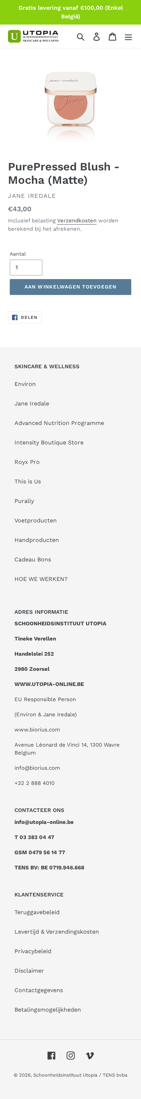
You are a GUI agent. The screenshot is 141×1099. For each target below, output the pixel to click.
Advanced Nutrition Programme (59, 423)
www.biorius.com (37, 729)
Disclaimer (29, 970)
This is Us (27, 481)
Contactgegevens (38, 990)
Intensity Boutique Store (49, 442)
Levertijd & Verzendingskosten (56, 931)
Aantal (18, 254)
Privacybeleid (32, 951)
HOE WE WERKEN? (41, 578)
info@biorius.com (37, 768)
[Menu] (128, 36)
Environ (25, 384)
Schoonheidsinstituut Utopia (65, 1075)
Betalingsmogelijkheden (47, 1009)
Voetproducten (35, 520)
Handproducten (36, 540)
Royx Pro (27, 462)
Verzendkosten (77, 220)
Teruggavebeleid (37, 912)
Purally (24, 501)
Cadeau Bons (32, 559)
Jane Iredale (31, 403)
